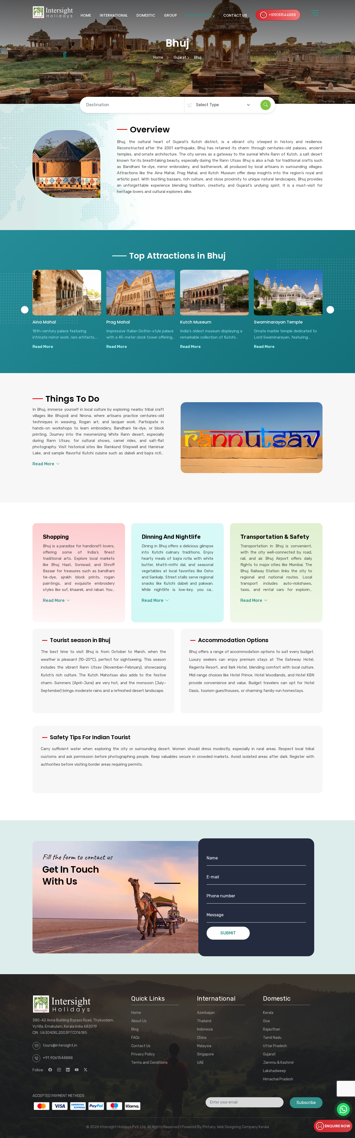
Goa (266, 1021)
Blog (135, 1029)
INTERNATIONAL (114, 15)
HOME (86, 15)
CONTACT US (235, 15)
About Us (139, 1021)
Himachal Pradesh (278, 1079)
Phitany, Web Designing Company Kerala (235, 1127)
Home (158, 57)
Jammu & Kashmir (278, 1062)
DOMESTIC (145, 15)
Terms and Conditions (149, 1062)
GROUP (170, 15)
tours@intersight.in (60, 1045)
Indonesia (205, 1029)
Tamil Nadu (272, 1037)
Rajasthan (271, 1029)
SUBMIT (228, 933)
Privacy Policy (143, 1054)
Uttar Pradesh (275, 1046)
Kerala (268, 1013)
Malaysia (204, 1046)
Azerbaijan (206, 1013)
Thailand (204, 1021)
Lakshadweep (274, 1071)
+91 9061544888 (58, 1057)
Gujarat (180, 57)
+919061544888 (282, 14)
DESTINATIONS (198, 15)
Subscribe (306, 1102)
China (201, 1037)
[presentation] (25, 310)
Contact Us (140, 1046)
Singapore (205, 1054)
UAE (200, 1062)
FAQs (135, 1037)
